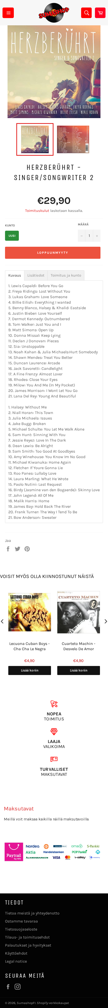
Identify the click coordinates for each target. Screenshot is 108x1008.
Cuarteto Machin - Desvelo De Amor (78, 646)
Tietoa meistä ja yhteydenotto (32, 913)
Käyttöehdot (16, 953)
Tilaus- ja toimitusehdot (27, 937)
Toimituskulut (37, 210)
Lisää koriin (29, 670)
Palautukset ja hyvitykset (28, 945)
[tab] (14, 275)
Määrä (83, 224)
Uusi (12, 235)
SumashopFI (26, 1003)
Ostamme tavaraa (21, 921)
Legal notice (16, 961)
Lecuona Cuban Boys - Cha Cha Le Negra (29, 646)
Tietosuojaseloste (21, 929)
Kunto (10, 225)
